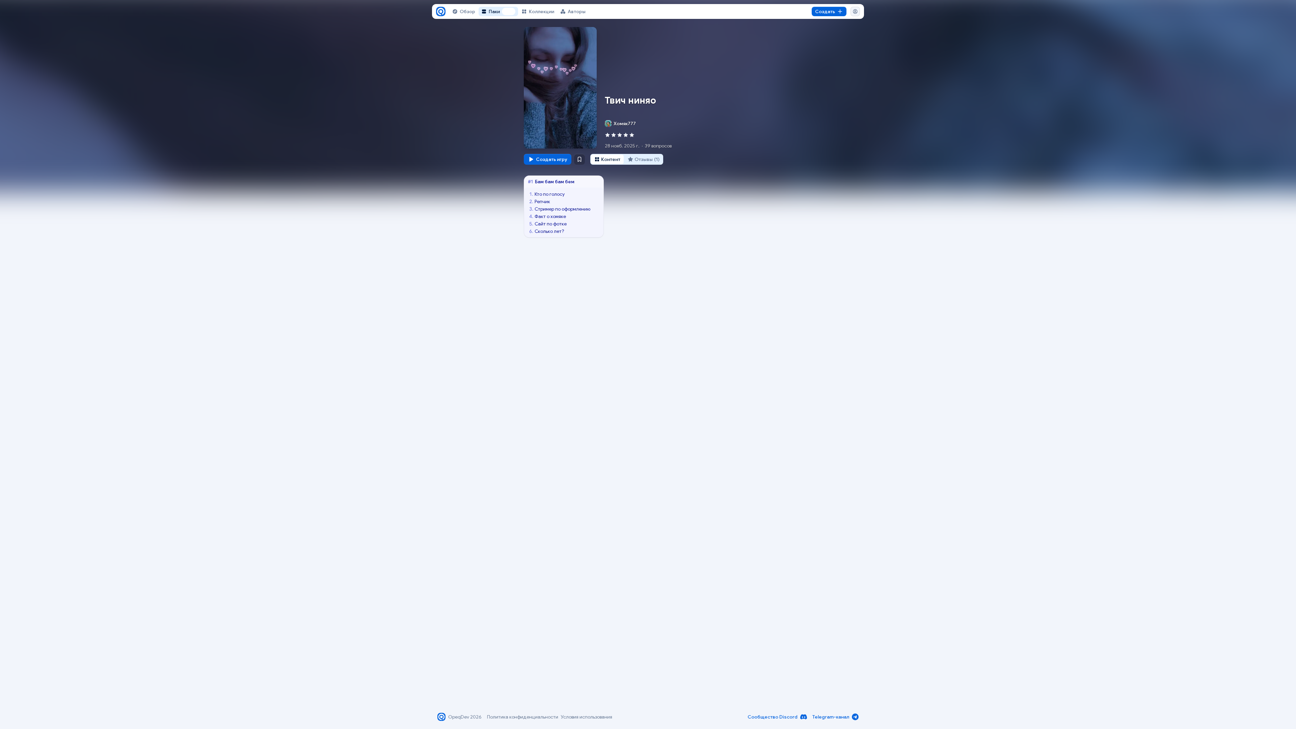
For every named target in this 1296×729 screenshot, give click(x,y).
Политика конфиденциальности (522, 717)
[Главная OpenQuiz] (441, 11)
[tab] (607, 159)
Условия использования (586, 717)
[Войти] (855, 11)
